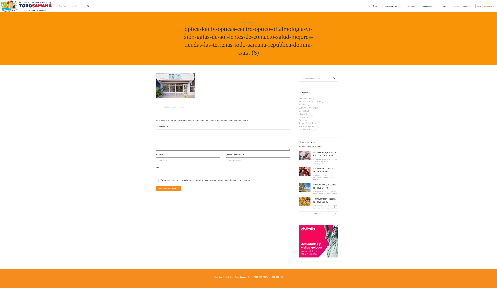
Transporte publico (307, 126)
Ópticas (302, 111)
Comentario (162, 127)
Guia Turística (371, 6)
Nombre (160, 155)
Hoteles (302, 105)
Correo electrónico (235, 155)
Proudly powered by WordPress (241, 280)
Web (158, 167)
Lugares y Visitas (307, 108)
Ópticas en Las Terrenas (174, 107)
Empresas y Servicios (309, 101)
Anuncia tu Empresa (462, 6)
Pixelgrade (261, 280)
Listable (254, 280)
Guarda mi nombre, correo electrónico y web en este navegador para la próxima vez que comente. (205, 180)
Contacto (442, 6)
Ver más (317, 213)
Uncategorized (305, 129)
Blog (479, 6)
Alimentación (305, 98)
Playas (302, 114)
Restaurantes (305, 117)
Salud (301, 120)
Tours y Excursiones (308, 123)
